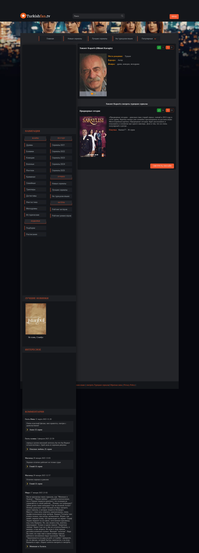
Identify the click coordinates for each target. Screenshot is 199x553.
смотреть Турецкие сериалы (97, 385)
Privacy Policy (129, 385)
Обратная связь (116, 385)
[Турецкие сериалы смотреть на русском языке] (35, 18)
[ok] (122, 16)
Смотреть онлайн (162, 166)
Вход (174, 17)
